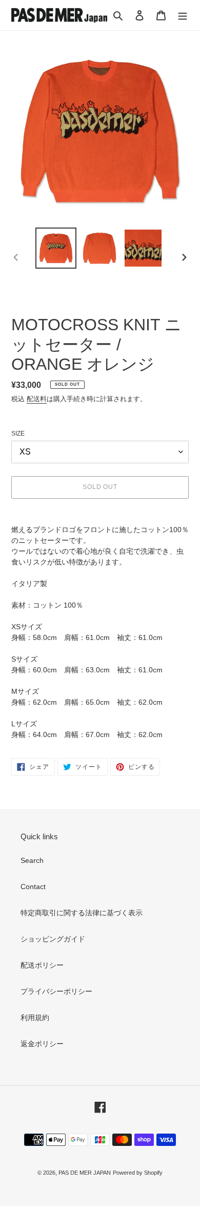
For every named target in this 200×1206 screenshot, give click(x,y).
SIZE (18, 433)
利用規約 (35, 1017)
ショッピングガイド (53, 939)
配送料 (37, 399)
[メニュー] (182, 15)
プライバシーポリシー (56, 991)
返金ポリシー (42, 1044)
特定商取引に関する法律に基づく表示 (82, 913)
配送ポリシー (42, 965)
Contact (33, 886)
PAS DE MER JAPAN (84, 1173)
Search (32, 860)
